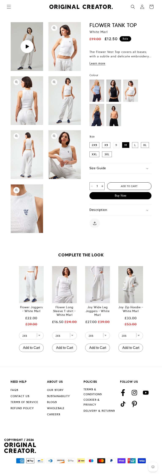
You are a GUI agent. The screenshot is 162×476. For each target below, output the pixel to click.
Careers (53, 414)
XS (106, 145)
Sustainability (58, 396)
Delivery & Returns (99, 411)
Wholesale (56, 408)
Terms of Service (24, 402)
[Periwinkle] (96, 91)
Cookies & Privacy (92, 402)
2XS (94, 145)
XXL (94, 154)
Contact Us (20, 396)
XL (145, 145)
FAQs (14, 390)
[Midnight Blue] (96, 115)
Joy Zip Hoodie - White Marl (130, 309)
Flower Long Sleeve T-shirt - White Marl (64, 311)
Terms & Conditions (93, 392)
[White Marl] (130, 91)
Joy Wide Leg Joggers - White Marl (98, 311)
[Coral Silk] (113, 115)
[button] (9, 6)
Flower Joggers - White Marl (31, 309)
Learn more (97, 63)
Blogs (52, 402)
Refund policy (22, 408)
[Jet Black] (113, 91)
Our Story (55, 390)
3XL (106, 154)
